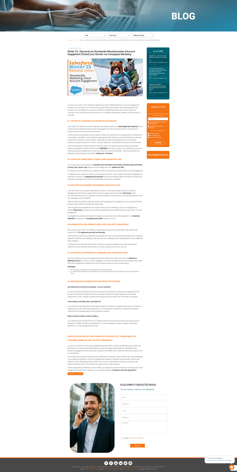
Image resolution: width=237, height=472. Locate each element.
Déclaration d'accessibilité (142, 467)
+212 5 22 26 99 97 (112, 469)
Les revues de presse (155, 137)
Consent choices (159, 467)
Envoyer (137, 446)
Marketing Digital (138, 35)
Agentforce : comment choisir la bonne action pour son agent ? (158, 57)
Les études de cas (154, 135)
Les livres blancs (154, 133)
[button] (231, 467)
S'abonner (158, 143)
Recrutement (126, 467)
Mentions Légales (88, 467)
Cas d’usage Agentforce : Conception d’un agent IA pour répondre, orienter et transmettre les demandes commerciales (158, 71)
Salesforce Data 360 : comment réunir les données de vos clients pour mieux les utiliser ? (157, 87)
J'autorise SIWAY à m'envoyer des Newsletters (157, 122)
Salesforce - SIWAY (75, 374)
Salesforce (112, 35)
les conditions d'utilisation (136, 438)
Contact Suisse (114, 467)
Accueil (70, 40)
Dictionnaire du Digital (158, 155)
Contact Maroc (101, 467)
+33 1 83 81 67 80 (91, 469)
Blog (75, 40)
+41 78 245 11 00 (131, 469)
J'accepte (155, 127)
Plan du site (76, 467)
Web (86, 35)
